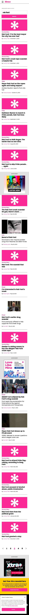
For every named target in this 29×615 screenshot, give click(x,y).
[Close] (24, 597)
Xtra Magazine (8, 2)
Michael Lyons (6, 244)
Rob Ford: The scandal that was (13, 266)
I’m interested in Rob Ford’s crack (13, 290)
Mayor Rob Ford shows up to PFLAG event (13, 432)
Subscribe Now (14, 589)
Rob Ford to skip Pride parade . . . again (14, 165)
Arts (3, 235)
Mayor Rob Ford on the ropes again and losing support (13, 85)
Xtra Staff (5, 326)
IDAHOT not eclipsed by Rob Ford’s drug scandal (13, 398)
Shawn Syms (6, 293)
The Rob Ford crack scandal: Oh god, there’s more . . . (13, 211)
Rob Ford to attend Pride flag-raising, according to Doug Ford (14, 462)
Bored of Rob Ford (9, 237)
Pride (3, 110)
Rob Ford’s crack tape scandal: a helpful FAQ (14, 60)
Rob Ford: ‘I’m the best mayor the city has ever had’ (14, 35)
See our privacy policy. (13, 605)
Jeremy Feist (6, 38)
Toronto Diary (5, 32)
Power (3, 287)
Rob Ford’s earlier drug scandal (11, 318)
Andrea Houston (7, 92)
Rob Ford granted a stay (11, 536)
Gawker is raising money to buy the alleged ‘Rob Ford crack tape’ (13, 349)
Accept (13, 609)
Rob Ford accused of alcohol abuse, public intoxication (13, 488)
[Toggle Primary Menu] (2, 2)
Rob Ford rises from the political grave (11, 513)
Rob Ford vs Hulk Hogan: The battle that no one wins (13, 141)
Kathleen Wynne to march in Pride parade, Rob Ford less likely (13, 115)
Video (3, 81)
